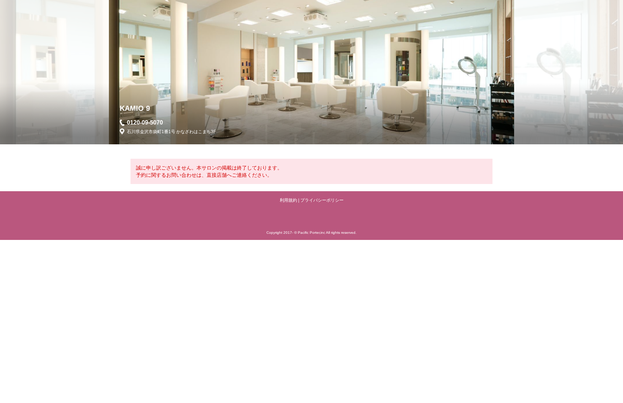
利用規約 (288, 200)
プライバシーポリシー (322, 200)
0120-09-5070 (145, 122)
